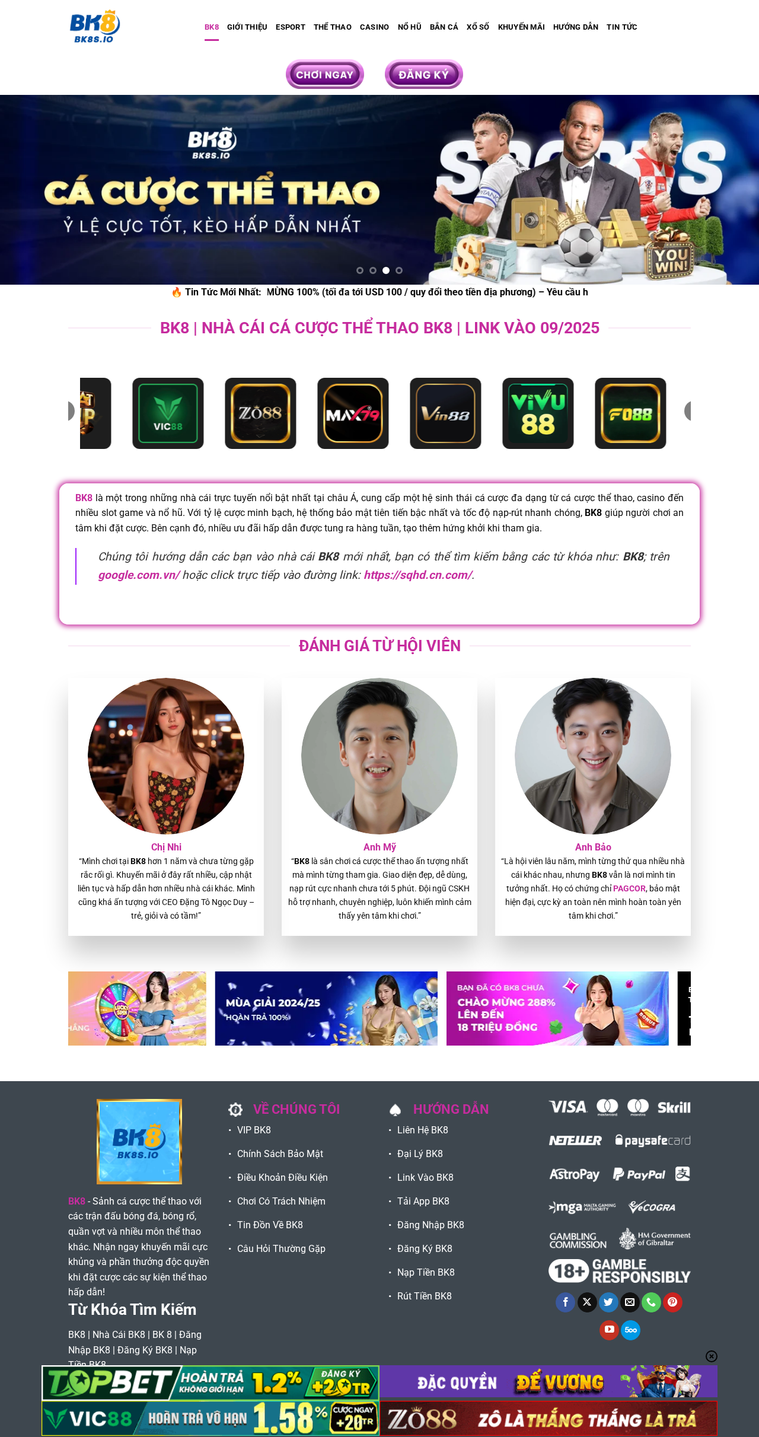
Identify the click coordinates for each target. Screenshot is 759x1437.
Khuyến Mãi (522, 27)
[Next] (728, 190)
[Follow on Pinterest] (673, 1302)
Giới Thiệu (247, 27)
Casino (375, 27)
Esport (290, 27)
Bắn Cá (444, 27)
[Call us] (651, 1302)
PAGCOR (629, 889)
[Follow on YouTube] (609, 1330)
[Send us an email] (630, 1302)
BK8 (212, 27)
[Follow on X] (587, 1302)
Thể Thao (333, 27)
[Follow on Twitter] (608, 1302)
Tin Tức (622, 27)
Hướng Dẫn (575, 27)
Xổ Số (478, 27)
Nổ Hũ (410, 27)
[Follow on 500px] (630, 1330)
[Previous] (30, 190)
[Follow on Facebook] (565, 1302)
